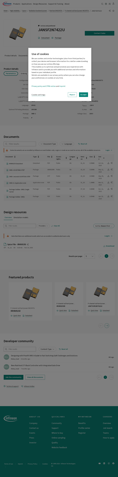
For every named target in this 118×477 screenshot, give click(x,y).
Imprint (62, 86)
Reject (72, 94)
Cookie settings (38, 95)
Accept (83, 94)
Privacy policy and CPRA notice (44, 86)
